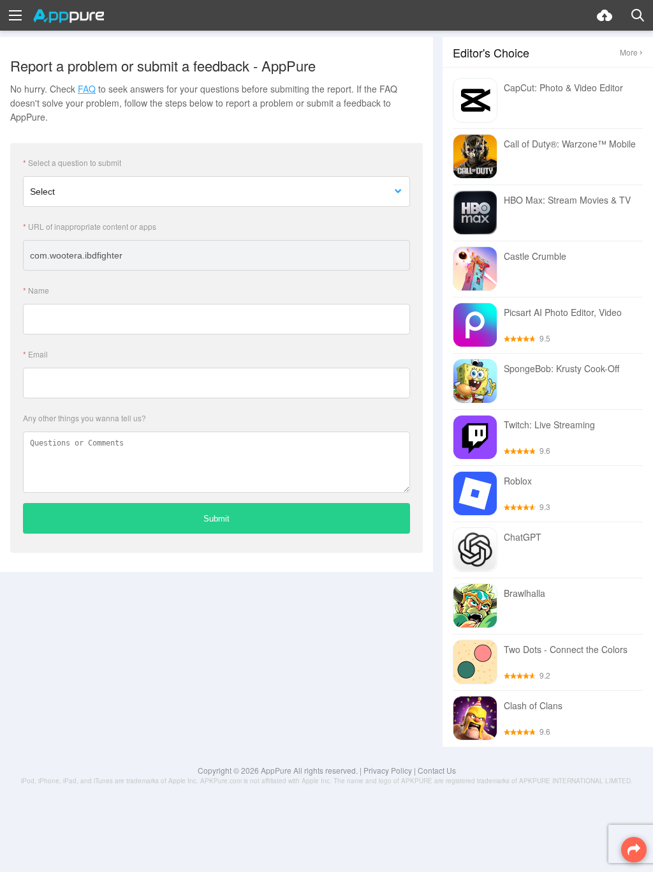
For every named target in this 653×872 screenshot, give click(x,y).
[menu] (15, 15)
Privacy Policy (387, 770)
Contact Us (437, 770)
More (629, 52)
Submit (216, 518)
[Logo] (68, 16)
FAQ (87, 88)
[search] (637, 15)
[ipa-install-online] (604, 15)
